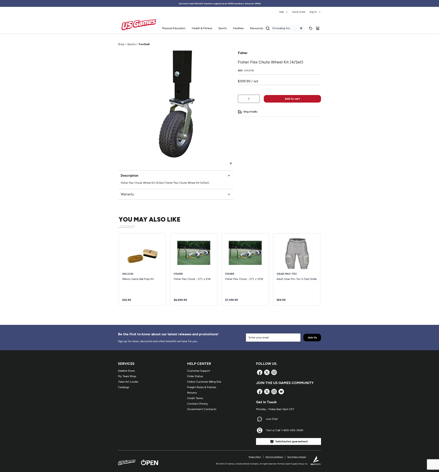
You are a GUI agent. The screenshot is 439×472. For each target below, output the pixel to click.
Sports (131, 44)
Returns (192, 392)
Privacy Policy (255, 457)
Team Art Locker (128, 381)
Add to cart (292, 98)
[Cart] (317, 28)
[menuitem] (283, 10)
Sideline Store (126, 370)
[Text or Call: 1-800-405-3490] (259, 430)
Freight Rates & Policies (201, 387)
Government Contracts (201, 409)
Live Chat (272, 419)
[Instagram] (274, 372)
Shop (121, 44)
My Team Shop (127, 376)
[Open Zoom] (231, 163)
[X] (266, 372)
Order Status (195, 376)
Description (129, 176)
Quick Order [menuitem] (298, 11)
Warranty (127, 194)
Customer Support (198, 370)
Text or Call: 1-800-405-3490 (284, 430)
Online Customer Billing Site (204, 381)
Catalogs (123, 387)
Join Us (312, 337)
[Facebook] (259, 372)
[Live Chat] (259, 419)
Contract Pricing (197, 403)
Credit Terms (195, 398)
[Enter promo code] (310, 28)
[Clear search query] (301, 28)
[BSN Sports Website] (316, 460)
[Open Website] (150, 462)
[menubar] (300, 10)
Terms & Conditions (274, 457)
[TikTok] (281, 391)
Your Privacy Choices (296, 457)
